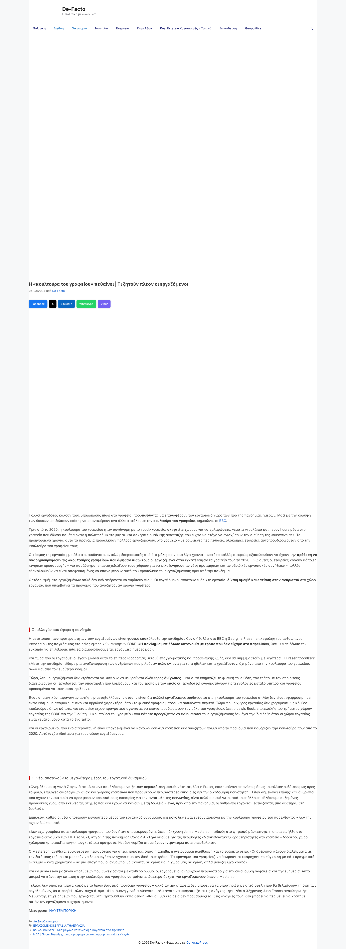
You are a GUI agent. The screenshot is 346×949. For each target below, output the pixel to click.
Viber (104, 303)
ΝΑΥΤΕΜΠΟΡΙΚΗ (62, 911)
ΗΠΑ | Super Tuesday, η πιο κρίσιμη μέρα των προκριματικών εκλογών (81, 934)
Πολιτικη (39, 28)
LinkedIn (66, 303)
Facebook (38, 303)
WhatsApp (86, 303)
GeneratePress (197, 942)
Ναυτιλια (101, 28)
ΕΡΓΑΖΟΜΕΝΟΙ (43, 925)
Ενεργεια (122, 28)
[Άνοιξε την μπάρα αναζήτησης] (311, 28)
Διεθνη (59, 28)
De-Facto (73, 9)
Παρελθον (144, 28)
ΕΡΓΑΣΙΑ (60, 925)
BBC (222, 521)
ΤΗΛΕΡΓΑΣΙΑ (76, 925)
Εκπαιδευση (228, 28)
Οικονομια (79, 28)
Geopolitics (253, 28)
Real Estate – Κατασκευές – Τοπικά (185, 28)
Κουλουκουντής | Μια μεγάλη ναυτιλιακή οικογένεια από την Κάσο (78, 930)
